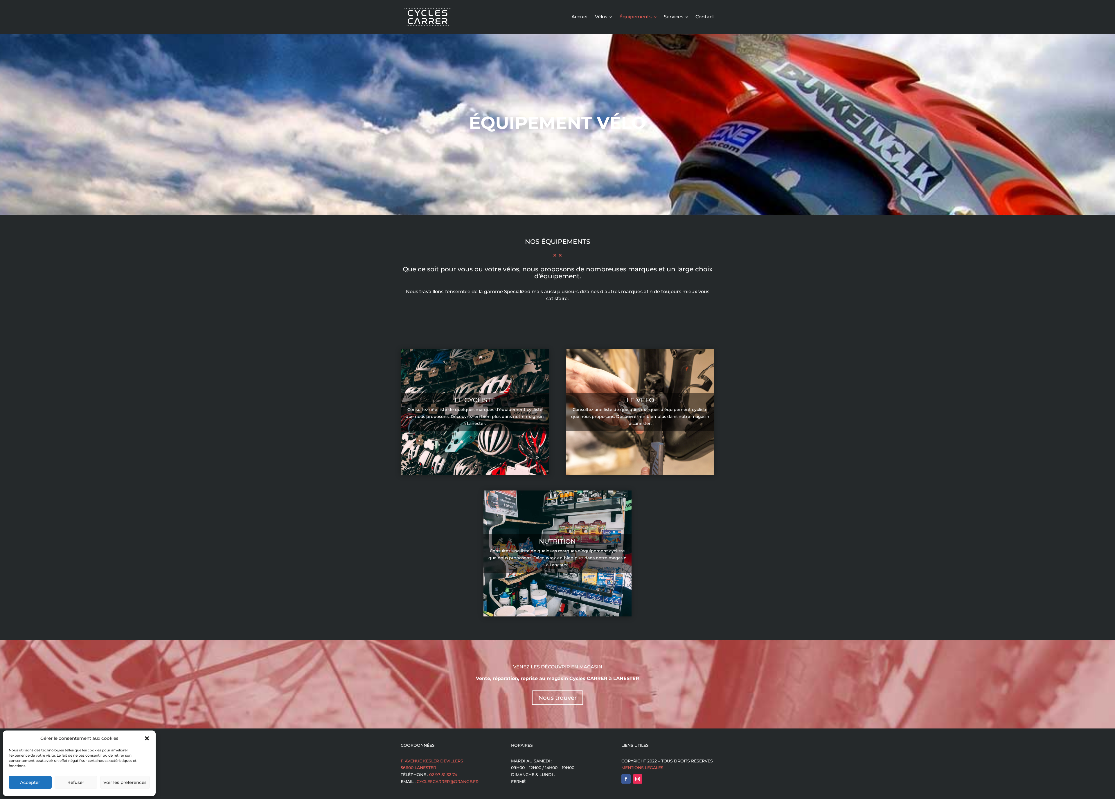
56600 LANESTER (418, 767)
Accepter (30, 782)
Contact (704, 16)
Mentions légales (642, 767)
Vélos (601, 16)
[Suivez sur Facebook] (626, 779)
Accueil (580, 16)
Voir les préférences (125, 782)
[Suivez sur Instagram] (637, 779)
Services (673, 16)
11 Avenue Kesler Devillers (432, 761)
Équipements (635, 16)
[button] (147, 738)
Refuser (75, 782)
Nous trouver (557, 697)
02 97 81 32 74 (443, 774)
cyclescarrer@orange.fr (448, 781)
